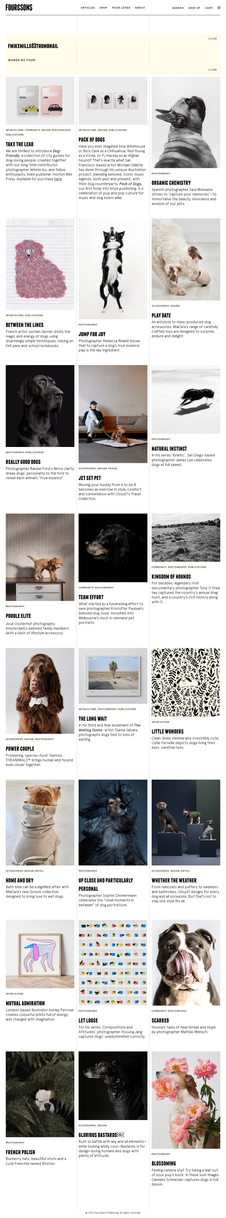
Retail (39, 871)
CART (209, 8)
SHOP (103, 8)
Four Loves (121, 8)
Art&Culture (15, 130)
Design (45, 130)
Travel (113, 469)
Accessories (160, 306)
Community (32, 130)
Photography (61, 130)
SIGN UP (194, 8)
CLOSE (213, 38)
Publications (15, 135)
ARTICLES (88, 8)
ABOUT (140, 8)
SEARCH (178, 8)
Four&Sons (41, 6)
